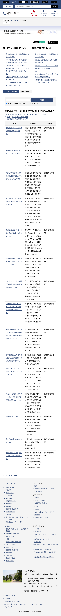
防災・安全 (9, 495)
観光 (35, 486)
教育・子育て (10, 493)
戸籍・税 (43, 114)
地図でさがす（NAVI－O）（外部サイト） (45, 535)
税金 (8, 117)
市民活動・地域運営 (12, 509)
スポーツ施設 (10, 536)
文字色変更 (35, 2)
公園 (7, 539)
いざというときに (9, 483)
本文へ (6, 2)
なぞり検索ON (10, 475)
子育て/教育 (10, 547)
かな (53, 2)
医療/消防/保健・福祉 (12, 533)
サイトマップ (8, 607)
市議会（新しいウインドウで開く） (44, 512)
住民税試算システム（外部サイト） (44, 557)
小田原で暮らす (34, 114)
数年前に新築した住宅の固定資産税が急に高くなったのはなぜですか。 (14, 358)
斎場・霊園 (9, 555)
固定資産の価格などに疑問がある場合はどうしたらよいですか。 (14, 261)
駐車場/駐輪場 (10, 558)
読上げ (45, 2)
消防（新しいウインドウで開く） (15, 522)
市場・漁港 (9, 552)
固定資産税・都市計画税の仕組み (17, 119)
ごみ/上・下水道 (11, 544)
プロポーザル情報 (39, 500)
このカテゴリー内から (14, 103)
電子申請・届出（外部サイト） (42, 549)
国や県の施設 (10, 560)
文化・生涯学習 (10, 511)
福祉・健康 (9, 498)
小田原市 (11, 13)
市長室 (36, 509)
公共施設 (7, 526)
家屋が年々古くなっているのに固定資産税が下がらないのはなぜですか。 (17, 71)
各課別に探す (25, 91)
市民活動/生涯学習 (12, 550)
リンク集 (37, 529)
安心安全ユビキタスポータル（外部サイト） (46, 545)
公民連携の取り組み (40, 503)
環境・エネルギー (11, 501)
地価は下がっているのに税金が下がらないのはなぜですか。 (14, 371)
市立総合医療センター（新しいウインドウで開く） (17, 518)
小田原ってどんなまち (41, 517)
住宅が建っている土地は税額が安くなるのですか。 (17, 55)
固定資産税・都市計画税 (20, 117)
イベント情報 (38, 491)
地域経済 (9, 503)
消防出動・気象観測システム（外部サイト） (46, 553)
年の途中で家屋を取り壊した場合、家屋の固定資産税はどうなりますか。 (14, 397)
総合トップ (22, 114)
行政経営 (9, 514)
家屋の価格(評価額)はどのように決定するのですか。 (17, 78)
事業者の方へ (38, 497)
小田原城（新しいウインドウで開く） (44, 488)
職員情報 (37, 514)
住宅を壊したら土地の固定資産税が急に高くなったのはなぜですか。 (14, 284)
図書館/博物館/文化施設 (13, 542)
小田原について (38, 506)
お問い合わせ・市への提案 (12, 601)
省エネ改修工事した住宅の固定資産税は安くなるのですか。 (17, 84)
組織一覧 (7, 598)
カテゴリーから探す (11, 91)
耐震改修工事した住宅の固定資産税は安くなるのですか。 (46, 81)
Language (8, 6)
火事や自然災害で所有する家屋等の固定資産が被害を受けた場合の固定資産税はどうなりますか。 (17, 62)
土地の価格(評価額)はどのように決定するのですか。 (14, 455)
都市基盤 (9, 506)
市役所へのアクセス (10, 595)
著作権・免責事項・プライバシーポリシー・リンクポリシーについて (24, 604)
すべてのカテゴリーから (30, 103)
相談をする (37, 542)
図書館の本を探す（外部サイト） (43, 539)
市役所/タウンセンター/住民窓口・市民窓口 (17, 530)
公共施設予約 (38, 531)
